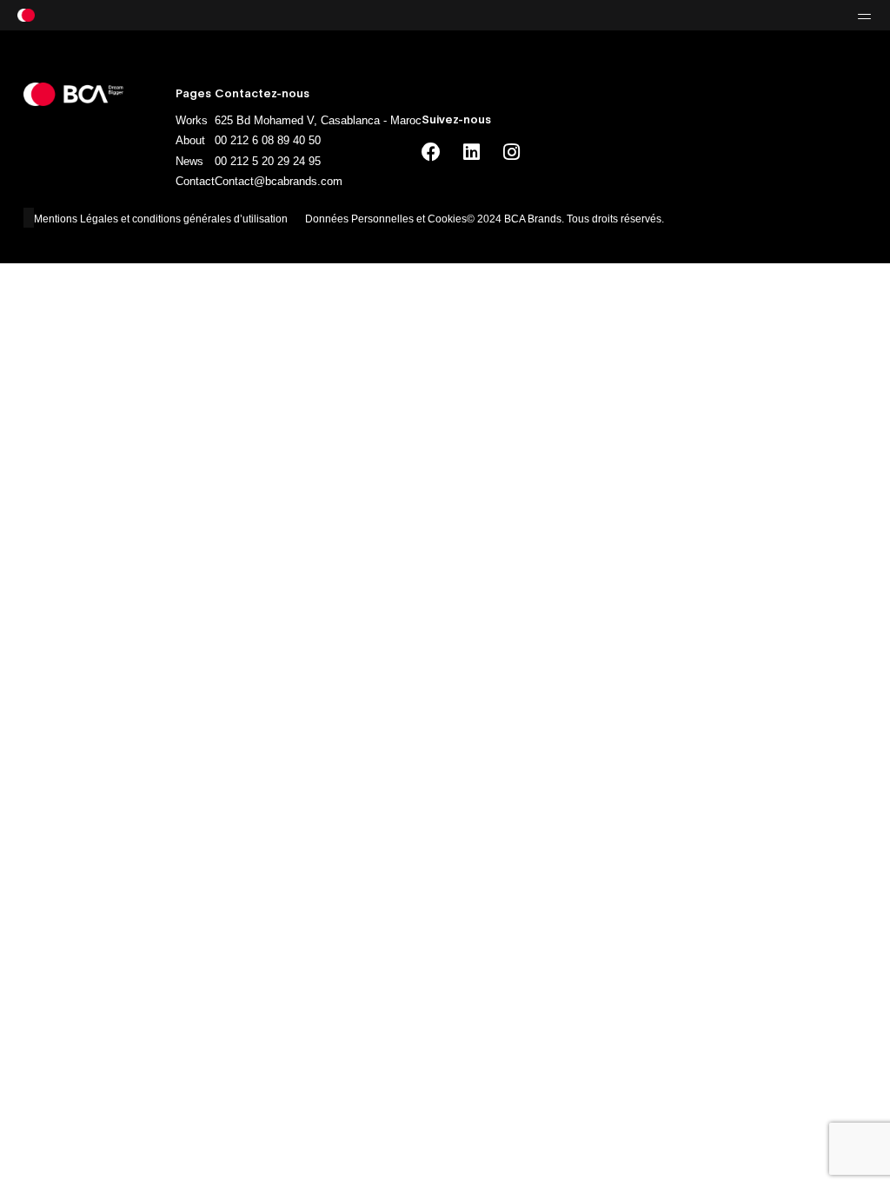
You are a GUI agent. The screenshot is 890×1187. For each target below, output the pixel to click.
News (189, 161)
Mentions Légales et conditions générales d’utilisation (161, 219)
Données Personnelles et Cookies (386, 219)
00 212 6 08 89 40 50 (268, 140)
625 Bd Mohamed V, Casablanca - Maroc (318, 120)
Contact (195, 181)
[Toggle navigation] (730, 15)
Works (192, 120)
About (190, 140)
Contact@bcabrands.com (278, 181)
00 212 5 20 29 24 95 (268, 161)
